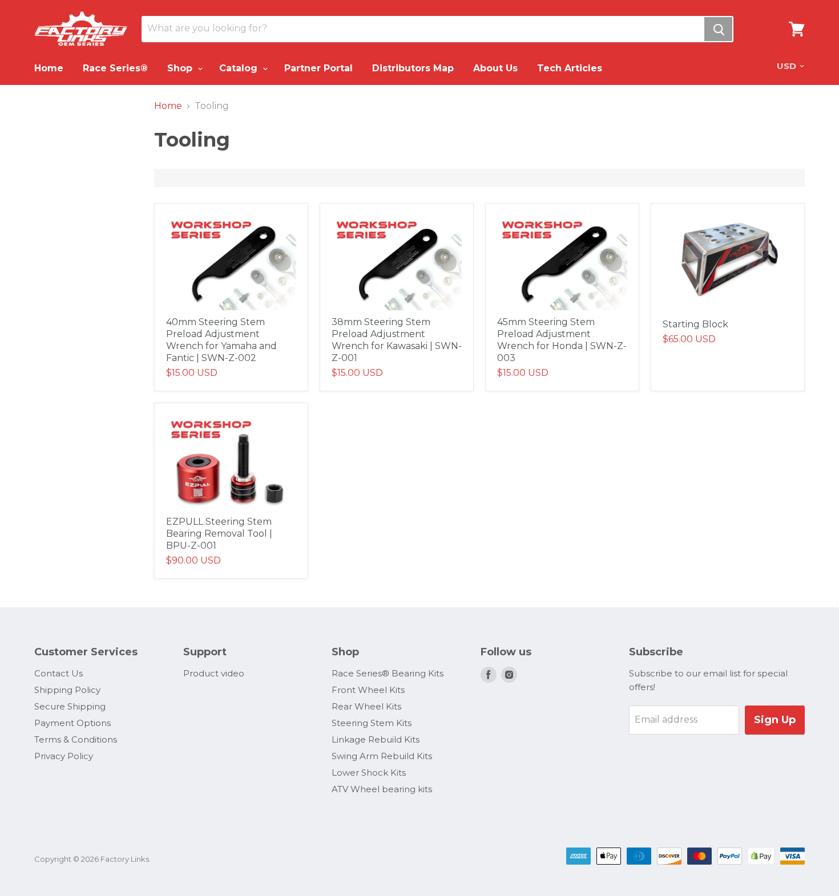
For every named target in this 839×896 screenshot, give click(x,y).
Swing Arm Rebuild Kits (382, 756)
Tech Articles (569, 68)
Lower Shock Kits (369, 772)
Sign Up (775, 719)
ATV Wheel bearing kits (382, 789)
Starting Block (695, 324)
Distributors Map (413, 68)
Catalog (239, 68)
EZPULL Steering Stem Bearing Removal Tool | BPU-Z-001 (219, 533)
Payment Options (72, 722)
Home (48, 68)
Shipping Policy (67, 689)
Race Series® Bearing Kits (387, 673)
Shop (181, 68)
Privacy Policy (63, 756)
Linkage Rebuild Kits (376, 739)
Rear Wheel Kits (366, 706)
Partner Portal (318, 68)
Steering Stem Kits (372, 722)
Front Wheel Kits (368, 689)
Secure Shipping (70, 706)
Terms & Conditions (75, 739)
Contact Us (58, 673)
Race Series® (115, 68)
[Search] (718, 29)
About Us (495, 68)
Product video (213, 673)
